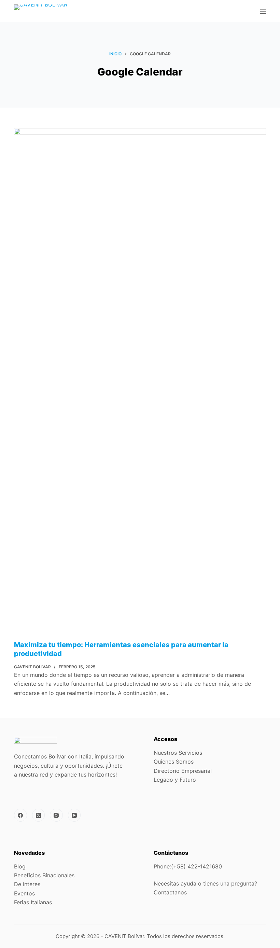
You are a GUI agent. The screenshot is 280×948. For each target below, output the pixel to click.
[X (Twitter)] (38, 815)
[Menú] (263, 11)
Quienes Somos (174, 761)
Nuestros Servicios (178, 752)
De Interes (27, 884)
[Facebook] (20, 815)
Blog (20, 866)
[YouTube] (74, 815)
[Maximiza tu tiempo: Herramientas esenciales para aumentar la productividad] (140, 384)
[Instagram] (56, 815)
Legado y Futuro (176, 779)
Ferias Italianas (33, 902)
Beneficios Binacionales (44, 875)
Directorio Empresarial (183, 770)
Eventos (24, 893)
